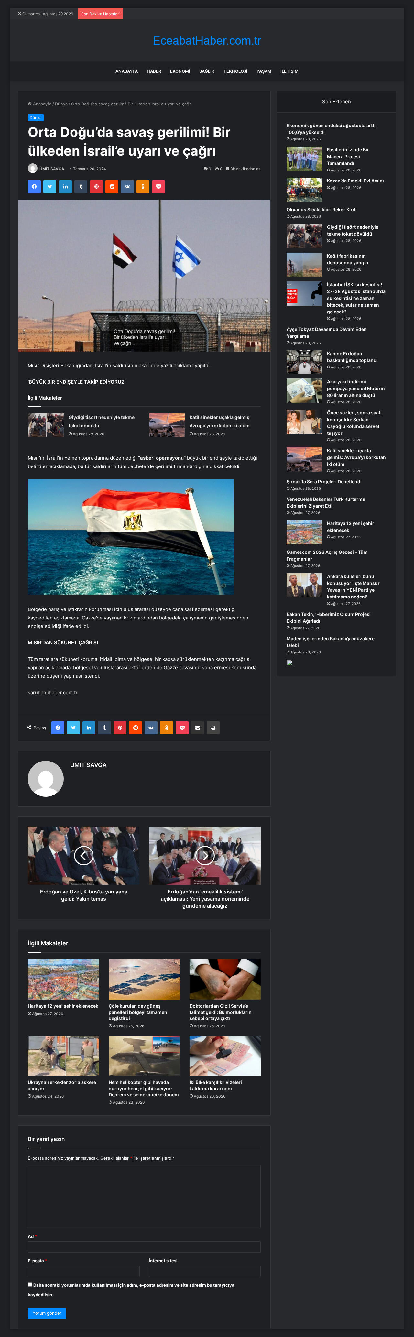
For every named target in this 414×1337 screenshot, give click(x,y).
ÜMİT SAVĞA (51, 168)
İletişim (289, 71)
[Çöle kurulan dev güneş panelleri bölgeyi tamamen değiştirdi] (144, 979)
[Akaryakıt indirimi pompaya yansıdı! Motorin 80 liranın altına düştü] (304, 390)
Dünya (61, 103)
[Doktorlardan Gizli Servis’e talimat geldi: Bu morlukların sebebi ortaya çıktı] (225, 979)
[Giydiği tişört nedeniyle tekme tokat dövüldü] (46, 425)
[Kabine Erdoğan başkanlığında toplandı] (304, 362)
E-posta (37, 1260)
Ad (32, 1236)
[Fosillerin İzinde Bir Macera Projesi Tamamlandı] (304, 159)
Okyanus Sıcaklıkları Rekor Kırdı (322, 209)
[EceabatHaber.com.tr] (207, 41)
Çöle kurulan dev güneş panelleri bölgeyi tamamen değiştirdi (138, 1012)
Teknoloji (235, 71)
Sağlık (206, 71)
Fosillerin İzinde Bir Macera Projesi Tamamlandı (348, 156)
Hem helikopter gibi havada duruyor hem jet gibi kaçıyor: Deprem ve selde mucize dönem (144, 1088)
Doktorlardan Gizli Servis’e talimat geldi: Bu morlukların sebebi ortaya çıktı (221, 1012)
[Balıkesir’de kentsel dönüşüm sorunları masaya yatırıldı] (290, 663)
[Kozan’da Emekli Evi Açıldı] (304, 190)
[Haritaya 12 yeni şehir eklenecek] (63, 979)
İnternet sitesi (163, 1260)
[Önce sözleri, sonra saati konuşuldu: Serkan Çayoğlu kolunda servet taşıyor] (304, 422)
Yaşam (263, 71)
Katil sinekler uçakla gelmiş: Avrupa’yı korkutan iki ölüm (356, 457)
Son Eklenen (336, 101)
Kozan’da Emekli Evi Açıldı (355, 180)
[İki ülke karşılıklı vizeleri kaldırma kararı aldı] (225, 1056)
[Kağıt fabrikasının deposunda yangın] (304, 265)
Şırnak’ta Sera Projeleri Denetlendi (324, 481)
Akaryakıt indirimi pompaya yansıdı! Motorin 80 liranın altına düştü (356, 388)
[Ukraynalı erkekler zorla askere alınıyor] (63, 1056)
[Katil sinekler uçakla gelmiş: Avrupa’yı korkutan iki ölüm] (167, 425)
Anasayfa (126, 71)
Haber (154, 71)
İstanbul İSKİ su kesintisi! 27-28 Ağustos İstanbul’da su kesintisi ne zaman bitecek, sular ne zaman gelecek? (356, 298)
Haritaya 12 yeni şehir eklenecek (63, 1006)
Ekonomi (180, 71)
